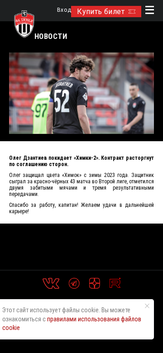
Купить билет (101, 11)
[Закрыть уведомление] (147, 305)
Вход (64, 10)
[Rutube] (115, 283)
